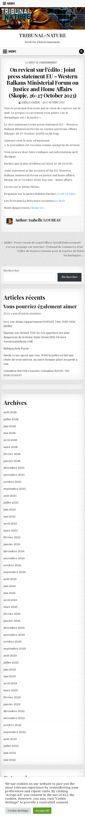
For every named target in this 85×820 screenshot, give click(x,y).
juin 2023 (10, 669)
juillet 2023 (11, 662)
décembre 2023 (14, 627)
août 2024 (10, 579)
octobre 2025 (12, 481)
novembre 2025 (14, 474)
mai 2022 (10, 759)
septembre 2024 (15, 572)
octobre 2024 (12, 565)
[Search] (81, 51)
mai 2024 (9, 593)
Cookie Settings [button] (18, 810)
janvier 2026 (12, 461)
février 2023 (12, 697)
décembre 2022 (14, 711)
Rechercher (11, 270)
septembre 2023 (15, 648)
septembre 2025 (15, 488)
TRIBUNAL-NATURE (42, 35)
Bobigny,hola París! (16, 348)
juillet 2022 (11, 745)
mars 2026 (11, 447)
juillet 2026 (11, 419)
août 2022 (10, 739)
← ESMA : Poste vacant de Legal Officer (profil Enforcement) (41, 242)
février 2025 (12, 537)
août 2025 (10, 495)
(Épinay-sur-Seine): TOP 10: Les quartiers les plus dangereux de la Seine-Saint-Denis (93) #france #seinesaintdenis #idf (37, 337)
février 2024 (12, 613)
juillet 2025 (11, 502)
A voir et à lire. (67, 193)
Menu (11, 3)
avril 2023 (10, 683)
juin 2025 (10, 509)
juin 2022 (10, 752)
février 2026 (12, 454)
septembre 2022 (15, 732)
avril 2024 (10, 600)
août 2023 (10, 655)
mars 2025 (11, 530)
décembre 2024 (14, 551)
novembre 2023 (14, 634)
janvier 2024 (12, 620)
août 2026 (10, 412)
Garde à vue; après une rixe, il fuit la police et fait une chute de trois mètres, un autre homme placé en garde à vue (40, 359)
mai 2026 (10, 433)
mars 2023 (11, 690)
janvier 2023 (12, 704)
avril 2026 (10, 440)
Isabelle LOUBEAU (30, 102)
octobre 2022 (12, 725)
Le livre (60, 200)
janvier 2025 (12, 544)
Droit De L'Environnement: (43, 62)
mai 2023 (10, 676)
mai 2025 (10, 516)
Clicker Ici (37, 207)
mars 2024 (11, 606)
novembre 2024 (14, 558)
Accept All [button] (42, 810)
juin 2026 (10, 426)
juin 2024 (10, 586)
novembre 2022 (14, 718)
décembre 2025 (14, 467)
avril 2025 (10, 523)
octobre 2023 (12, 641)
